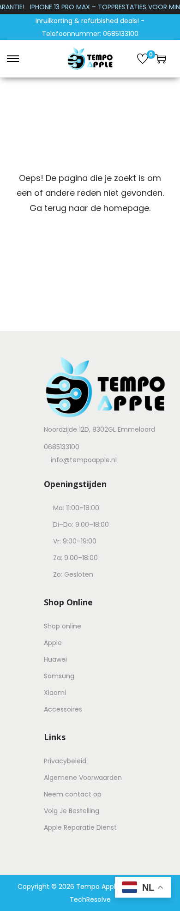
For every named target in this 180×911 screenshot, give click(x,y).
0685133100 (61, 447)
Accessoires (63, 709)
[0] (142, 58)
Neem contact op (73, 794)
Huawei (55, 659)
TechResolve (90, 899)
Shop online (62, 626)
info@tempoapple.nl (84, 460)
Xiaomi (55, 692)
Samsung (59, 676)
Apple (53, 642)
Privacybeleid (65, 761)
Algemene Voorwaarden (83, 777)
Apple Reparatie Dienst (80, 827)
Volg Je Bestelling (71, 810)
